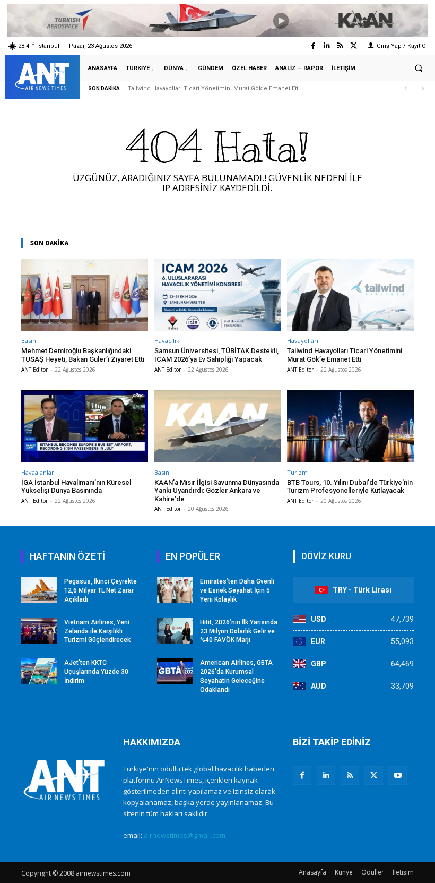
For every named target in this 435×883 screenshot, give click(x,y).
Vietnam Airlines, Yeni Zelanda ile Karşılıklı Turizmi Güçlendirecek (97, 631)
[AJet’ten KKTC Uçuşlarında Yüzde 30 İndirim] (39, 671)
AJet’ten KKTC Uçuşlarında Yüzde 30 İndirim (96, 671)
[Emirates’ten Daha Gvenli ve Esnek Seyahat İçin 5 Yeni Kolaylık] (175, 590)
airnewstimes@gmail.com (184, 835)
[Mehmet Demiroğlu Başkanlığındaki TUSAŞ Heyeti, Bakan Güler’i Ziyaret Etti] (84, 295)
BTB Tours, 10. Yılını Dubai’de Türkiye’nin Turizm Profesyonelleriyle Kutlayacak (350, 486)
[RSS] (350, 775)
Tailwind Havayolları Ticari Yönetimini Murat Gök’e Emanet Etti (214, 88)
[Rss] (340, 46)
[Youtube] (397, 775)
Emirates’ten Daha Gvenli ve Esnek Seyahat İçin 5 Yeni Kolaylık (237, 590)
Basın (28, 341)
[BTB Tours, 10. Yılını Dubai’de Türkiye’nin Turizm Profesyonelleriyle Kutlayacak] (350, 426)
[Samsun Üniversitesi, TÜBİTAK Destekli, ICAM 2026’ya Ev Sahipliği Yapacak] (217, 295)
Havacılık (166, 341)
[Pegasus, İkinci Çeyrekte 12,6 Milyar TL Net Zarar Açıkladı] (39, 590)
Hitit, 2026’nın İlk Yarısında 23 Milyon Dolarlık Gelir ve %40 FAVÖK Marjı (238, 631)
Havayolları (302, 341)
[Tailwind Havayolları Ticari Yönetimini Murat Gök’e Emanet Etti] (350, 295)
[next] (422, 88)
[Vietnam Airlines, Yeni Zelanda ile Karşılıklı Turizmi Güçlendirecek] (39, 631)
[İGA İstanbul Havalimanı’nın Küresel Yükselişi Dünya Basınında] (84, 426)
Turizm (297, 472)
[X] (373, 775)
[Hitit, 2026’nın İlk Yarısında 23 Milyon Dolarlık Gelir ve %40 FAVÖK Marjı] (175, 631)
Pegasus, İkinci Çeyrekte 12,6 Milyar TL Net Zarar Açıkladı (100, 590)
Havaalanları (38, 472)
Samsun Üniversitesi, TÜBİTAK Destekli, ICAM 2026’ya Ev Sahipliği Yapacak (216, 355)
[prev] (405, 88)
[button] (418, 68)
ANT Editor (34, 369)
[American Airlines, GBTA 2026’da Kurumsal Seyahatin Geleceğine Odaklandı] (175, 671)
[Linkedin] (326, 46)
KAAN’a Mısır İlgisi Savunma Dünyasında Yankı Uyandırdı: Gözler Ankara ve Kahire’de (216, 490)
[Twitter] (353, 46)
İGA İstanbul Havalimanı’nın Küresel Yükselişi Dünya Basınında (76, 486)
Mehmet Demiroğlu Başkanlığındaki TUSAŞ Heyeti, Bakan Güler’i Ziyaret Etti (82, 355)
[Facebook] (313, 46)
